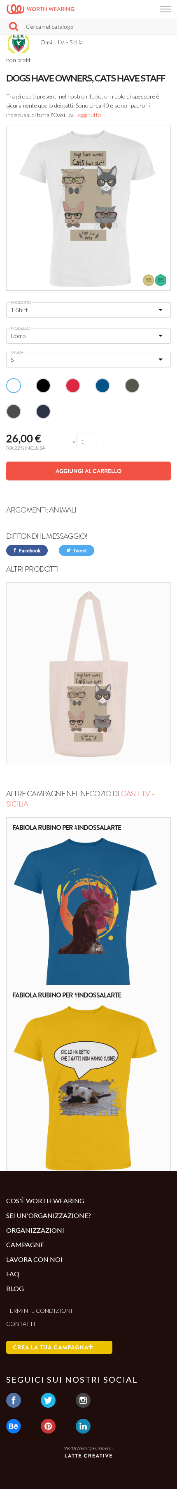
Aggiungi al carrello (88, 471)
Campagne (25, 1244)
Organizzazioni (35, 1230)
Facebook (29, 550)
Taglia (17, 351)
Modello (20, 328)
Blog (15, 1288)
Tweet (79, 550)
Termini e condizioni (39, 1310)
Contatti (20, 1323)
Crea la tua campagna (50, 1347)
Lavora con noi (34, 1259)
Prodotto (21, 302)
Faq (12, 1274)
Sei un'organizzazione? (48, 1215)
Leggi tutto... (90, 114)
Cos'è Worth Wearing (45, 1200)
